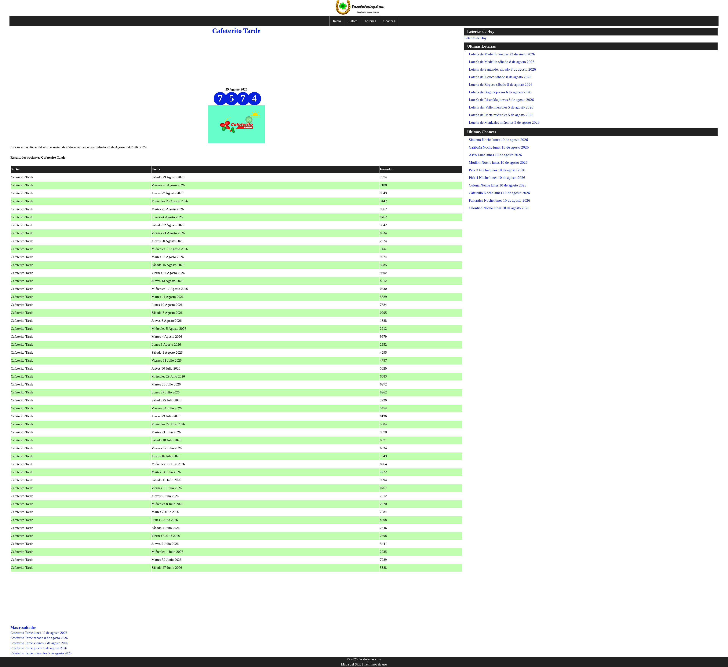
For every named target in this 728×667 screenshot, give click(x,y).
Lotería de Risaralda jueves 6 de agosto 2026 (501, 100)
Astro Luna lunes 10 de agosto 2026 (495, 155)
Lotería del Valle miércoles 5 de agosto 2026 (501, 107)
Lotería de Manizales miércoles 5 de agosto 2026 (504, 122)
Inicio (337, 21)
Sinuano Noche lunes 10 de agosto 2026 (498, 140)
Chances (389, 21)
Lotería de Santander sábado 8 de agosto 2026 (502, 69)
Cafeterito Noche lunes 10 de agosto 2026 (499, 193)
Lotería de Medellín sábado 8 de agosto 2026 (501, 62)
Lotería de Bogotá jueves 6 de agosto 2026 (500, 92)
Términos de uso (375, 664)
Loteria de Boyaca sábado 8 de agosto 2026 (500, 85)
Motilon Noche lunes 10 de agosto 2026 (498, 162)
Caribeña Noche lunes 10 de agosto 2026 (499, 147)
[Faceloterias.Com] (364, 13)
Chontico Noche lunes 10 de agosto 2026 (499, 208)
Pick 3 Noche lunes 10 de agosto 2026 (497, 170)
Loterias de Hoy (475, 38)
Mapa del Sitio (351, 664)
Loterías (370, 21)
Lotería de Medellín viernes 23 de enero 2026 (502, 54)
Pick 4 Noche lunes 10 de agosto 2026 (497, 178)
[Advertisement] (236, 60)
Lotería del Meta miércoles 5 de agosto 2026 (501, 115)
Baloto (352, 21)
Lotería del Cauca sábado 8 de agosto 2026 (500, 77)
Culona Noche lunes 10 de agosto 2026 (497, 185)
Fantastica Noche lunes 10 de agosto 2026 (499, 200)
